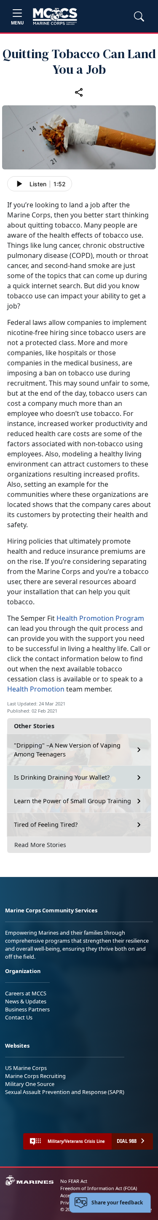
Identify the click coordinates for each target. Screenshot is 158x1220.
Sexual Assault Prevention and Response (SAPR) (64, 1092)
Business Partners (27, 1009)
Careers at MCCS (25, 993)
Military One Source (29, 1084)
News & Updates (25, 1001)
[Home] (55, 16)
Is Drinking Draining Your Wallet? (62, 777)
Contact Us (18, 1017)
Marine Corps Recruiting (35, 1076)
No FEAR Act (73, 1181)
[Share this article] (79, 92)
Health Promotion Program (100, 618)
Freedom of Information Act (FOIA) (98, 1188)
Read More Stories (40, 845)
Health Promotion (36, 689)
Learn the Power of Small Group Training (72, 801)
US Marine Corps (26, 1068)
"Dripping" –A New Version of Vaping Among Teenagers (67, 750)
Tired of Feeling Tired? (46, 824)
